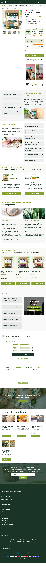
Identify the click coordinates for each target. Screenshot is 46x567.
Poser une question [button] (23, 358)
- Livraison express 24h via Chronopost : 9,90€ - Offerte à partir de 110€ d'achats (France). (18, 546)
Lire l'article (7, 435)
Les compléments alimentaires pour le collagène (36, 426)
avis (42, 17)
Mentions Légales (4, 526)
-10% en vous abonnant (5, 511)
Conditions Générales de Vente (7, 524)
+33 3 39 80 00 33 (34, 307)
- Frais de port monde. (5, 548)
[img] (18, 367)
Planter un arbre (4, 516)
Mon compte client (4, 513)
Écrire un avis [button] (23, 354)
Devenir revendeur (4, 535)
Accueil (3, 8)
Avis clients (3, 522)
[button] (39, 16)
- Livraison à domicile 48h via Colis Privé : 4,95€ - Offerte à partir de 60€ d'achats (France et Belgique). (21, 543)
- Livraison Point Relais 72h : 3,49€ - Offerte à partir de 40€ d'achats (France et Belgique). (18, 539)
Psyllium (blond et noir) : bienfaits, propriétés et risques (8, 426)
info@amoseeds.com (34, 310)
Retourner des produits (5, 528)
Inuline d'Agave (30, 99)
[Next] (43, 183)
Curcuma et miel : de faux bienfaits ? (22, 426)
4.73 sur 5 (11, 341)
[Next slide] (43, 372)
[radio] (34, 41)
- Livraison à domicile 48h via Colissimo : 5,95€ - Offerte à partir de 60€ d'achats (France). (18, 541)
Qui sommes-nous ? (5, 520)
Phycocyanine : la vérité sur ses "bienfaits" (7, 451)
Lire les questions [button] (23, 382)
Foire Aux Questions (5, 518)
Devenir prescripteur (5, 533)
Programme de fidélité (5, 509)
